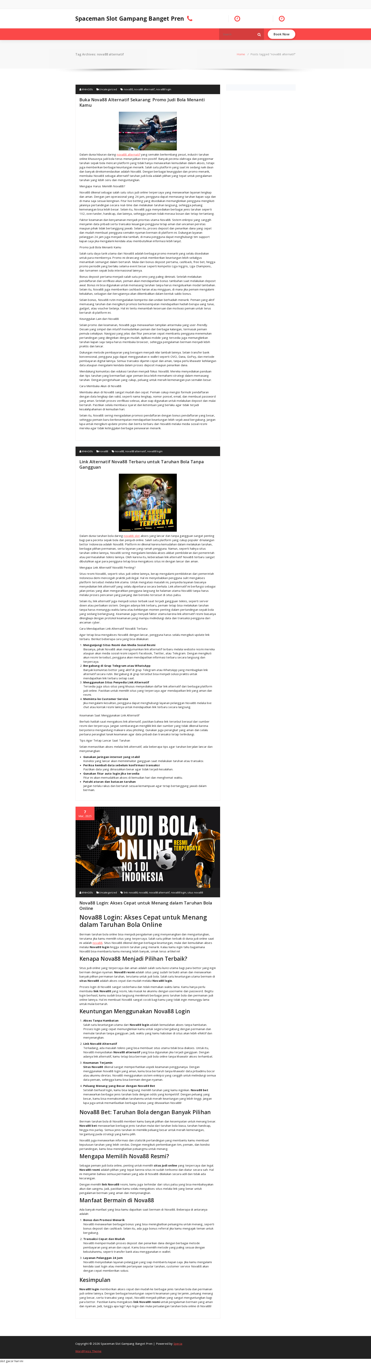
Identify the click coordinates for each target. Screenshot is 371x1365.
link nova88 (131, 892)
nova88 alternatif (144, 89)
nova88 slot (132, 536)
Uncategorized (108, 89)
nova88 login (163, 89)
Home (241, 54)
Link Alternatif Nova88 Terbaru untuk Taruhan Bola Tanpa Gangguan (141, 464)
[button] (259, 34)
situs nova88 (195, 892)
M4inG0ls (87, 89)
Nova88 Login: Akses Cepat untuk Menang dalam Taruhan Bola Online (145, 905)
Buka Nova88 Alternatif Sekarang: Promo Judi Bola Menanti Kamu (142, 102)
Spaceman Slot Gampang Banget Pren (129, 18)
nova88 (128, 89)
